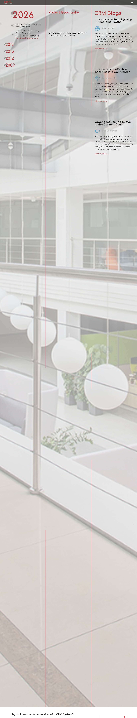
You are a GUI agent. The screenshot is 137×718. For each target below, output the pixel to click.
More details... (101, 49)
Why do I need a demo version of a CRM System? (41, 714)
